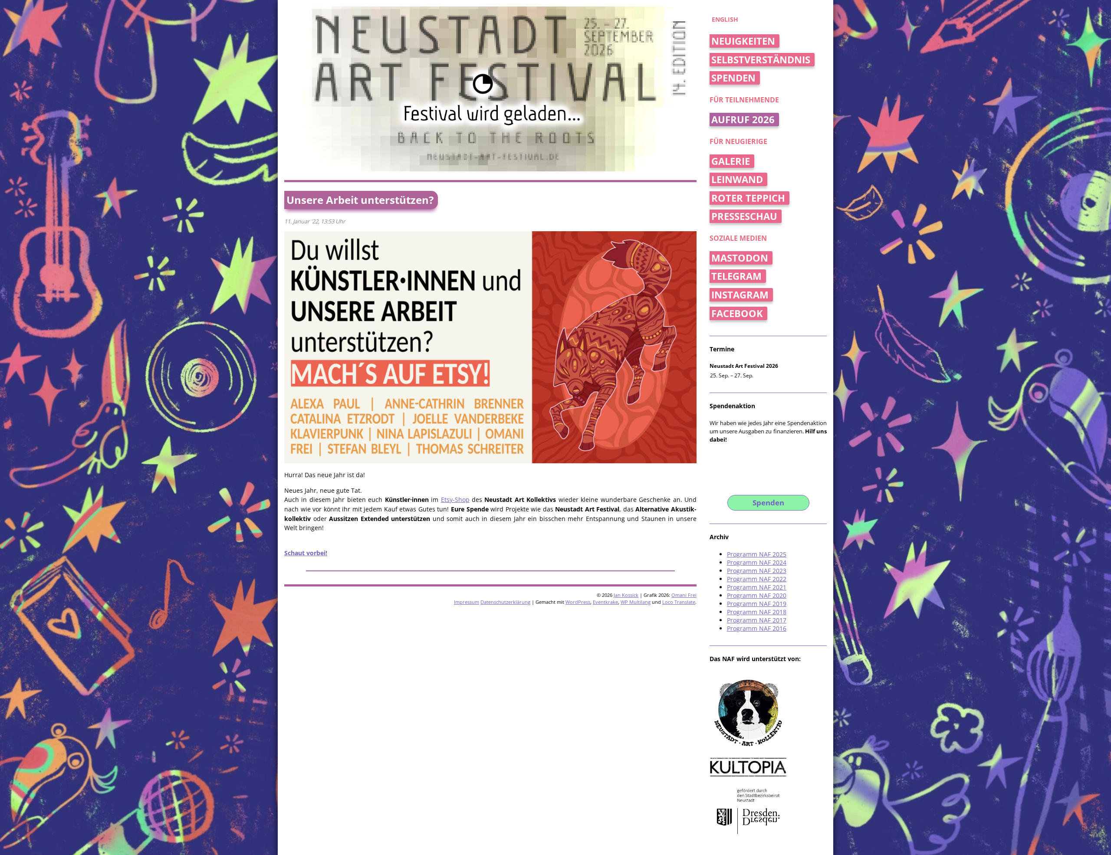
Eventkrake (605, 602)
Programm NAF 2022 (756, 579)
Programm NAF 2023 (756, 571)
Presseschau (744, 216)
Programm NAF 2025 (756, 554)
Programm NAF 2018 (756, 612)
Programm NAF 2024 (756, 562)
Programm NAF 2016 (756, 628)
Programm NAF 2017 (756, 620)
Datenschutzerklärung (505, 602)
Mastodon (739, 258)
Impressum (466, 602)
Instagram (740, 294)
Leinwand (737, 179)
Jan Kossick (626, 595)
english (725, 19)
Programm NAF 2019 (756, 603)
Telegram (736, 276)
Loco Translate (678, 602)
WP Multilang (636, 602)
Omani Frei (684, 595)
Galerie (730, 161)
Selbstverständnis (760, 59)
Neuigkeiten (743, 41)
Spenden (733, 78)
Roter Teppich (748, 198)
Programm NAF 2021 (756, 587)
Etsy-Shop (455, 499)
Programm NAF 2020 (756, 595)
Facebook (737, 313)
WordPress (577, 602)
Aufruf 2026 (743, 119)
